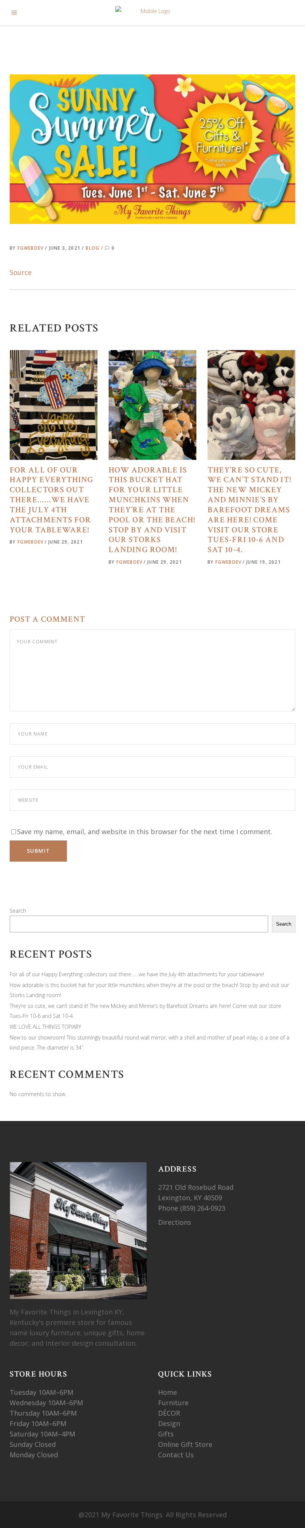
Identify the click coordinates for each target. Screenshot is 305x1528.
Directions (174, 1222)
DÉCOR (169, 1413)
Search (18, 910)
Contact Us (176, 1454)
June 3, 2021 (65, 248)
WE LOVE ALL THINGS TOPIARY (45, 1026)
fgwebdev (31, 248)
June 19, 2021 (263, 562)
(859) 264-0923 (203, 1208)
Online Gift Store (185, 1444)
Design (169, 1423)
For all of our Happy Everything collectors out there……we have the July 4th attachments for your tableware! (52, 500)
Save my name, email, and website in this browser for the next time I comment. (144, 831)
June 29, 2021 (65, 542)
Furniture (174, 1402)
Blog (92, 248)
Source (21, 272)
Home (167, 1392)
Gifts (166, 1433)
